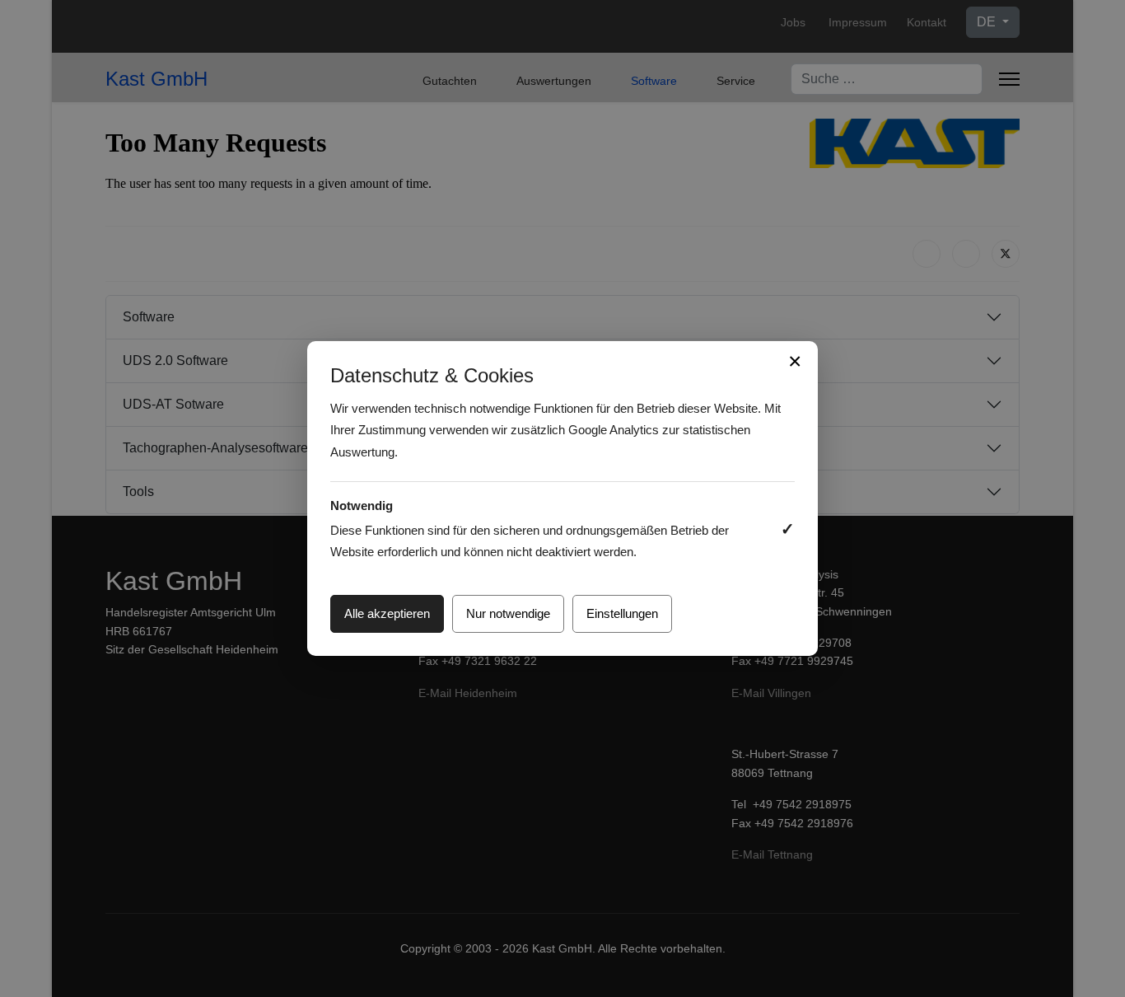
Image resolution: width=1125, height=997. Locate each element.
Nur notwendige (508, 613)
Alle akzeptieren (387, 613)
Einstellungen (622, 613)
